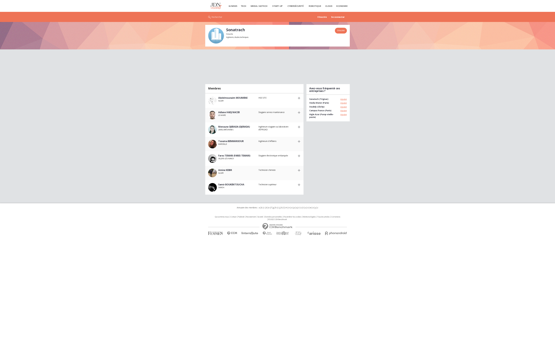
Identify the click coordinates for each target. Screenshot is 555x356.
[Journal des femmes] (215, 233)
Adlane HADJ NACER (229, 112)
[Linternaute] (250, 233)
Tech (243, 5)
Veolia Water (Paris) (319, 102)
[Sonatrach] (216, 36)
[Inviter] (299, 98)
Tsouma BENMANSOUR (231, 141)
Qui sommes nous (222, 217)
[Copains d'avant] (282, 233)
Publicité (241, 217)
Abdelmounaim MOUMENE (233, 97)
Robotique (315, 5)
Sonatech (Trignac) (318, 99)
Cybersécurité (295, 5)
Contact (233, 217)
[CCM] (232, 233)
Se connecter (338, 16)
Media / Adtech (259, 5)
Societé (260, 217)
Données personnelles (273, 217)
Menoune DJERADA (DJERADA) (234, 126)
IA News (233, 5)
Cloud (328, 5)
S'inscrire (322, 16)
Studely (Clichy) (316, 106)
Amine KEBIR (225, 170)
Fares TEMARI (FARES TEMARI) (234, 155)
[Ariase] (314, 233)
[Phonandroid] (336, 233)
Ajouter (343, 99)
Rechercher (216, 16)
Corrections (335, 217)
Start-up (277, 5)
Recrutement (251, 217)
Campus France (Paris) (320, 110)
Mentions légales (309, 217)
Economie (342, 5)
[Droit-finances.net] (267, 233)
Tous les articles (323, 217)
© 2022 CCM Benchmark (277, 219)
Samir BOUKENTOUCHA (231, 184)
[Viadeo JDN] (298, 233)
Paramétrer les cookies (292, 217)
